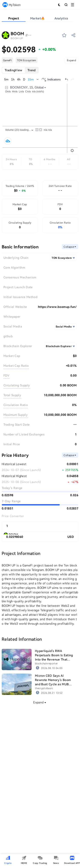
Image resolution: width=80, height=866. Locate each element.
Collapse (69, 246)
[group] (20, 70)
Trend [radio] (32, 70)
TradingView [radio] (13, 70)
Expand (71, 60)
